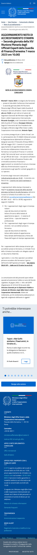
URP (6, 468)
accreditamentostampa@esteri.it (20, 197)
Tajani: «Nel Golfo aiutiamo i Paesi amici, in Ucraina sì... (17, 341)
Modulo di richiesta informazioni (15, 503)
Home (3, 22)
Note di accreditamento (12, 24)
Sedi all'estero (9, 455)
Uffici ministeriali (10, 450)
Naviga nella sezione (18, 384)
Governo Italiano (6, 3)
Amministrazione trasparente (14, 518)
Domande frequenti (11, 507)
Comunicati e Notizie (26, 22)
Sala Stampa (12, 22)
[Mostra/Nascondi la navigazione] (3, 12)
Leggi (26, 361)
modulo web (8, 475)
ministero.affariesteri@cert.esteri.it (16, 435)
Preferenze (14, 551)
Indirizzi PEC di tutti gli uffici (14, 439)
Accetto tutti (28, 551)
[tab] (5, 375)
